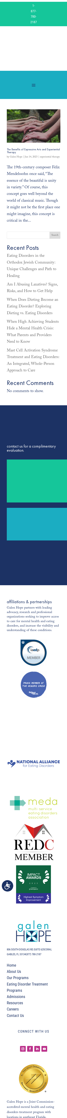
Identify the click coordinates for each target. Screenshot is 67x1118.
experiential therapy (50, 157)
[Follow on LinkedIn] (37, 1049)
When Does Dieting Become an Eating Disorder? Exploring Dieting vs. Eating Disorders (32, 306)
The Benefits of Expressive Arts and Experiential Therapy (33, 150)
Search (54, 235)
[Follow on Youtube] (44, 1049)
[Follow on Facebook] (30, 1049)
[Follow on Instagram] (23, 1049)
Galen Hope (16, 157)
